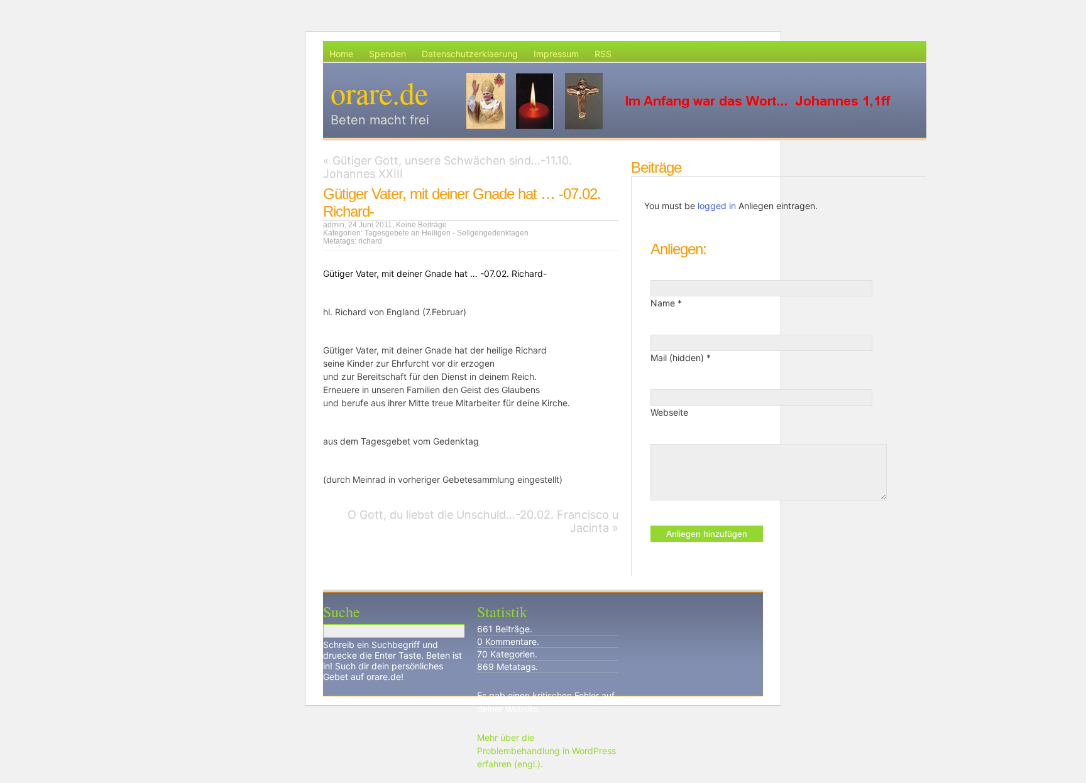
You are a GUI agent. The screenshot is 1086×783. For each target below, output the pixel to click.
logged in (717, 205)
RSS (603, 53)
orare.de (379, 92)
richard (370, 241)
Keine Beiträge (421, 224)
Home (341, 53)
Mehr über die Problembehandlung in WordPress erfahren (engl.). (546, 750)
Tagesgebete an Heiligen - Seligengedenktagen (447, 233)
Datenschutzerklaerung (470, 53)
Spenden (387, 53)
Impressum (556, 53)
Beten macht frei (380, 119)
